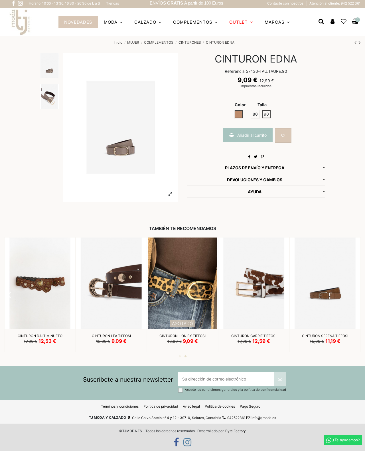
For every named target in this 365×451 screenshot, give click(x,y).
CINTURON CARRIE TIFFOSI (253, 336)
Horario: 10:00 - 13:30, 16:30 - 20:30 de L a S (65, 3)
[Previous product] (356, 42)
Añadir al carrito (252, 135)
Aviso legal (191, 406)
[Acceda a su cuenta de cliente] (332, 22)
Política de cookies (220, 406)
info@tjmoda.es (264, 418)
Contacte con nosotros (285, 3)
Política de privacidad (160, 406)
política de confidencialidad (265, 390)
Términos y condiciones (120, 406)
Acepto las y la (235, 390)
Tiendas (112, 3)
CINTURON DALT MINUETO (40, 336)
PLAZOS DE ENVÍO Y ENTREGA (254, 167)
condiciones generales (220, 390)
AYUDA (254, 191)
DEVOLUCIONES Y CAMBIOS (254, 179)
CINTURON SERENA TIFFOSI (325, 336)
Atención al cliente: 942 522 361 (335, 3)
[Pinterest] (262, 156)
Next (357, 294)
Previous (9, 294)
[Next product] (359, 42)
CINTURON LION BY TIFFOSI (182, 336)
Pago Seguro (250, 406)
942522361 (236, 418)
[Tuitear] (255, 156)
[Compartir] (249, 156)
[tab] (256, 168)
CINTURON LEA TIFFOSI (111, 336)
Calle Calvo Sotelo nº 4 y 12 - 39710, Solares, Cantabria (176, 418)
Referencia (235, 71)
